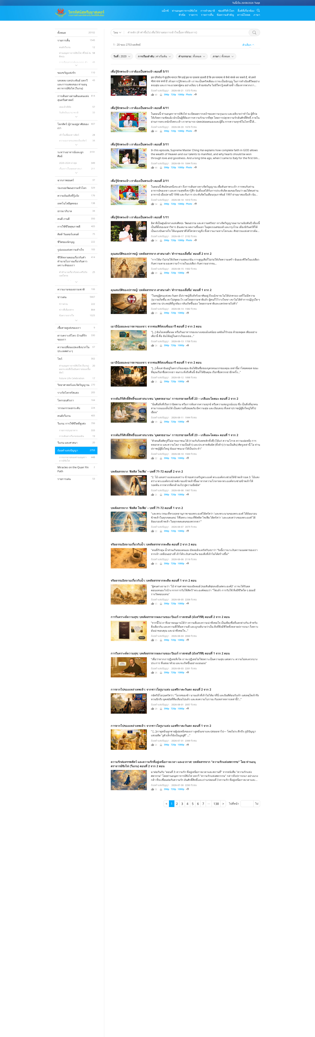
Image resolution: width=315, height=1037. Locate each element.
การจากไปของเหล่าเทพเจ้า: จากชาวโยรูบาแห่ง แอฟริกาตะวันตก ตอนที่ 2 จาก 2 (161, 689)
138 (216, 803)
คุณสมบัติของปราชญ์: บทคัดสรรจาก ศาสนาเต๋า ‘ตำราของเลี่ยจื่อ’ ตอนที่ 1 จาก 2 (161, 290)
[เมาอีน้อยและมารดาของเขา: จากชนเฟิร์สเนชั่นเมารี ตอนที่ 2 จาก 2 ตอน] (129, 340)
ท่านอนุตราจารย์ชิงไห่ (184, 10)
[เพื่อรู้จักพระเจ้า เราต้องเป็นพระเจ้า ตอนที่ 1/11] (129, 231)
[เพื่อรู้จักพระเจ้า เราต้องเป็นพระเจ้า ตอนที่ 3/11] (129, 158)
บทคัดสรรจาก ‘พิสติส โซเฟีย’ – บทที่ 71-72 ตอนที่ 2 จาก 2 (147, 471)
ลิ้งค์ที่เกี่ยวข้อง (246, 10)
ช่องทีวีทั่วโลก (226, 10)
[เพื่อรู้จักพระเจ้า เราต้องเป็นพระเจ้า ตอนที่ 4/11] (129, 122)
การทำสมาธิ (207, 10)
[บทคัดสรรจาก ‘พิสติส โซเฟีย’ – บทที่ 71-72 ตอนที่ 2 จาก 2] (129, 485)
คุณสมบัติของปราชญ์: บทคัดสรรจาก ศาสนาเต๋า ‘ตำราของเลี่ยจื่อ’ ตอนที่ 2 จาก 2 (161, 254)
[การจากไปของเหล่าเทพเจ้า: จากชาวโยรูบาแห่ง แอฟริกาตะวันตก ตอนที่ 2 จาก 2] (129, 703)
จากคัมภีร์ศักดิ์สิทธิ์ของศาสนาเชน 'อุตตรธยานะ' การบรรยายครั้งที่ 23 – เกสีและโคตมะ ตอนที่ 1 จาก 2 (174, 435)
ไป (256, 803)
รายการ (193, 15)
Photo (189, 94)
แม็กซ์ (165, 10)
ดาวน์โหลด (243, 15)
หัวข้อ (182, 15)
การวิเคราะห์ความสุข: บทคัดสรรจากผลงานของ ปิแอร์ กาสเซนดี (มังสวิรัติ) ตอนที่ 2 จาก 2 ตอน (170, 617)
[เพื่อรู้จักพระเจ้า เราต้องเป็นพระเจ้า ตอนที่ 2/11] (129, 195)
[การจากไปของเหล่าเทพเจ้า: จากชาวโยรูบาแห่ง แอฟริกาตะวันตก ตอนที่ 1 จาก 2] (129, 739)
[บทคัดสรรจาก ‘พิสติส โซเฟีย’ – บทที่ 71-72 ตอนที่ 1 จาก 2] (129, 522)
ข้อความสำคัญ (225, 15)
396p (166, 94)
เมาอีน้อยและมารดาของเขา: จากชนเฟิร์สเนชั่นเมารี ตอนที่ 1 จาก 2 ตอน (156, 362)
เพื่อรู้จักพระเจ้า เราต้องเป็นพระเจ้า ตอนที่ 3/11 (140, 144)
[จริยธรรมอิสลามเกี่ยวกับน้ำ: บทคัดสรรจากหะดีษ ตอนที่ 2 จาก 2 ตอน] (129, 558)
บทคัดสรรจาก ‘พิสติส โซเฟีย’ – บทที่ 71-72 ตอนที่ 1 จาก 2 (147, 508)
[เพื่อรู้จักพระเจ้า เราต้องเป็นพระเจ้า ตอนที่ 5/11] (129, 85)
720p (173, 94)
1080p (181, 94)
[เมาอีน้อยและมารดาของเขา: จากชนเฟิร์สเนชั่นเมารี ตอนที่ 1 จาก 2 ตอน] (129, 376)
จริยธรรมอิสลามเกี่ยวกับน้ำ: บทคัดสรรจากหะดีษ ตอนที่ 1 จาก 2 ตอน (153, 580)
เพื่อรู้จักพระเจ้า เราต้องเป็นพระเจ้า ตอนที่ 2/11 (140, 181)
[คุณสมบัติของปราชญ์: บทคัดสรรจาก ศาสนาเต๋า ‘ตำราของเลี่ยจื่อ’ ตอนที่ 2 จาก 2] (129, 268)
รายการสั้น (207, 15)
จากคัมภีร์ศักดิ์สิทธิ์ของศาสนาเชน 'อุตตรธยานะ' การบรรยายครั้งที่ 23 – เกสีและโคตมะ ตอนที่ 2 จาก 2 (174, 398)
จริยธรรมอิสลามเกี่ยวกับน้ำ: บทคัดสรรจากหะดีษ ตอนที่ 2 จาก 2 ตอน (153, 544)
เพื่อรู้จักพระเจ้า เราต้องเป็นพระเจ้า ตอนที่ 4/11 (140, 108)
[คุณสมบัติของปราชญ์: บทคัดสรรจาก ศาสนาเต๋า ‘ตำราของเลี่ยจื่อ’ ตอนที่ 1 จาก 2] (129, 304)
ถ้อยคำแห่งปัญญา (160, 90)
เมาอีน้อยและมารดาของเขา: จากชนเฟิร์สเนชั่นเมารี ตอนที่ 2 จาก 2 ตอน (156, 326)
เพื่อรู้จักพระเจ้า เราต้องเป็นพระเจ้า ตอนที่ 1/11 (140, 217)
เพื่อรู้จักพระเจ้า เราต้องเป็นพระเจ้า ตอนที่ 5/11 (140, 71)
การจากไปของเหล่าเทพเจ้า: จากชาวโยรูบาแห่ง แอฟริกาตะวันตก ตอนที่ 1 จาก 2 (161, 726)
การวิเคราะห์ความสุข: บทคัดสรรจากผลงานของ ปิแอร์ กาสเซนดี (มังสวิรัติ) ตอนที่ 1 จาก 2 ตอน (170, 653)
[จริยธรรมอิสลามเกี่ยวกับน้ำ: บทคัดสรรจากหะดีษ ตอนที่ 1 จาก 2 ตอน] (129, 594)
